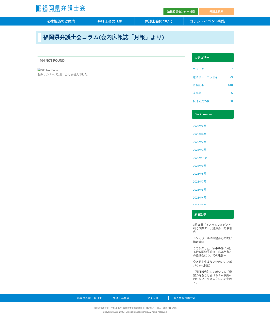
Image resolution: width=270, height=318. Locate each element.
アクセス (152, 298)
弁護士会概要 (121, 298)
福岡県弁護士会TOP (89, 298)
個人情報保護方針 (184, 298)
